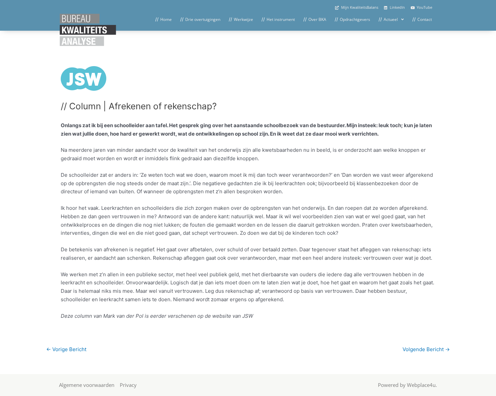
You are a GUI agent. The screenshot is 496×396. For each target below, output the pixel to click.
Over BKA (317, 19)
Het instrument (281, 19)
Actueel (391, 19)
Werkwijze (243, 19)
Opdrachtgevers (355, 19)
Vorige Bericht (66, 349)
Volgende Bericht (426, 349)
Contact (424, 19)
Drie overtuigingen (202, 19)
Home (166, 19)
